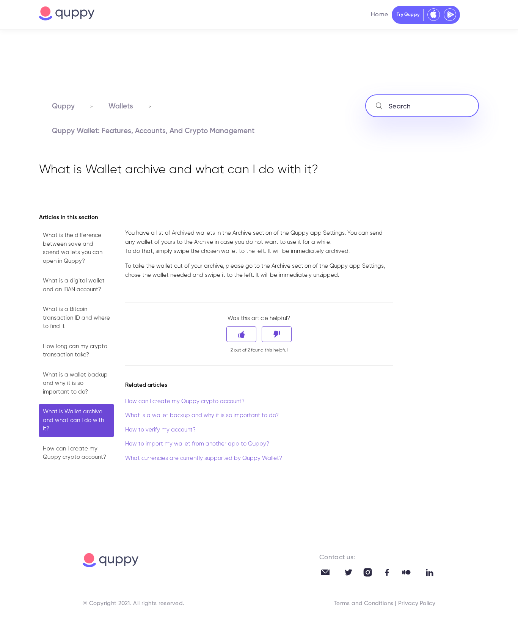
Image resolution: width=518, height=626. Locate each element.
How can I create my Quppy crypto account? (74, 453)
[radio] (241, 334)
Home (379, 15)
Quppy (63, 106)
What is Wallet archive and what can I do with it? (73, 420)
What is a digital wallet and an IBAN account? (74, 285)
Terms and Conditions (363, 603)
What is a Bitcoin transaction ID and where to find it (76, 317)
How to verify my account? (160, 430)
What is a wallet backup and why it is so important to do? (75, 383)
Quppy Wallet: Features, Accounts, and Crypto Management (153, 131)
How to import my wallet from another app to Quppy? (197, 444)
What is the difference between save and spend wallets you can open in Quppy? (72, 248)
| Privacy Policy (415, 603)
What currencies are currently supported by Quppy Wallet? (203, 458)
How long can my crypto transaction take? (75, 351)
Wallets (120, 106)
